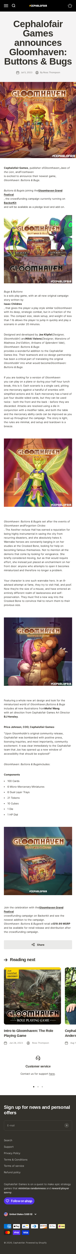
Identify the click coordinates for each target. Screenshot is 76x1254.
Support (9, 1146)
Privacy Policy (12, 1153)
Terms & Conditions (15, 1159)
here (52, 1073)
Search (8, 1140)
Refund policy (12, 1172)
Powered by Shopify (36, 1242)
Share (40, 944)
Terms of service (14, 1165)
